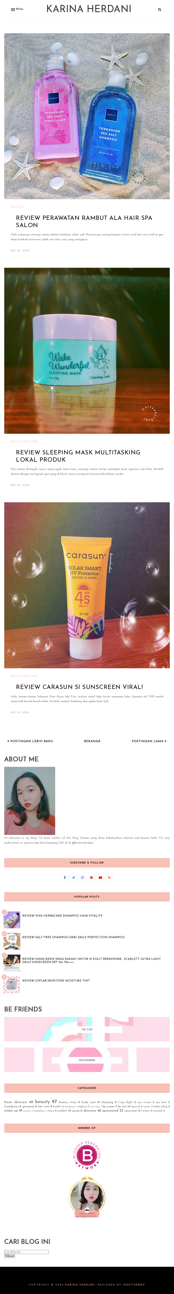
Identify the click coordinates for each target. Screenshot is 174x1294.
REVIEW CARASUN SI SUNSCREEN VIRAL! (79, 687)
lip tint (122, 1106)
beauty (17, 207)
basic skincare (24, 441)
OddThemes (134, 1285)
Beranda (92, 741)
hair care (43, 1106)
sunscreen (130, 1110)
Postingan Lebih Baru (31, 741)
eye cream (144, 1102)
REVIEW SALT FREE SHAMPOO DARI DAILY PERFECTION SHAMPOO (73, 937)
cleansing (107, 1102)
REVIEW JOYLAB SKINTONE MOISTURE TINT (56, 980)
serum (76, 1110)
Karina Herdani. (80, 1285)
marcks (27, 1111)
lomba (146, 1107)
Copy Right (125, 1102)
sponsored (110, 1110)
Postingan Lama (148, 741)
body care (88, 1102)
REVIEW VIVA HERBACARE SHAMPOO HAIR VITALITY (62, 916)
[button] (16, 9)
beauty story (67, 1102)
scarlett (62, 1110)
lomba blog (160, 1106)
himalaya (70, 1107)
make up (11, 1110)
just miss (95, 1107)
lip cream (109, 1106)
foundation (11, 1106)
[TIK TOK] (87, 1040)
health (57, 1106)
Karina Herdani (89, 9)
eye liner (161, 1102)
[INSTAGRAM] (87, 1071)
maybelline (39, 1111)
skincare (89, 1110)
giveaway (28, 1106)
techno (145, 1111)
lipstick (135, 1106)
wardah (158, 1111)
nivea (51, 1111)
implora (82, 1106)
